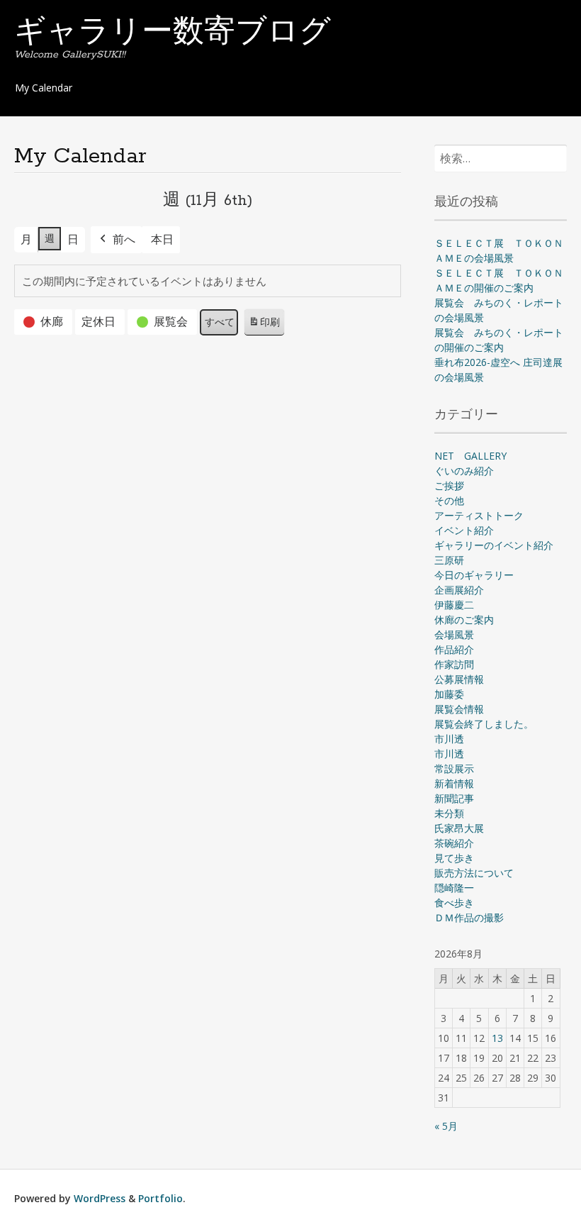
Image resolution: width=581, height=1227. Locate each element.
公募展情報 (459, 679)
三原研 (449, 560)
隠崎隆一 (454, 887)
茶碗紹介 (454, 843)
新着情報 (454, 783)
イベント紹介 (464, 530)
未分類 (449, 813)
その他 (449, 500)
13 (497, 1038)
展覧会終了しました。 (484, 724)
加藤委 (449, 694)
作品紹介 (454, 649)
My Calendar (43, 87)
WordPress (99, 1198)
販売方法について (474, 872)
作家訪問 (454, 664)
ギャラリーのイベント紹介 (493, 545)
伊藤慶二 (454, 604)
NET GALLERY (470, 455)
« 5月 (446, 1126)
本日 (162, 239)
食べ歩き (454, 902)
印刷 (264, 326)
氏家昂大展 (459, 828)
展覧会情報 (459, 709)
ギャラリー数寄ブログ (172, 33)
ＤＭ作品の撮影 (469, 917)
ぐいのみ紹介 (464, 470)
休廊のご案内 (464, 619)
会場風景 (454, 634)
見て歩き (454, 858)
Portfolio (160, 1198)
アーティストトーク (479, 515)
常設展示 (454, 768)
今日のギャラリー (474, 575)
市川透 (449, 738)
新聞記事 (454, 798)
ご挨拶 (449, 485)
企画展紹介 (459, 589)
